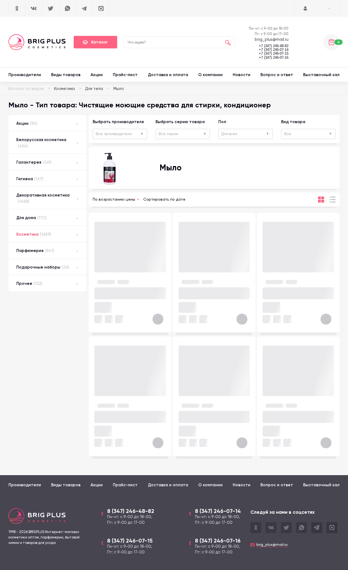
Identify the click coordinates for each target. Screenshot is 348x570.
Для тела (94, 88)
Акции (97, 74)
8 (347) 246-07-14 (218, 511)
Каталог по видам (26, 88)
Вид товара (293, 121)
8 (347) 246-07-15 (130, 541)
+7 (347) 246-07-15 (273, 53)
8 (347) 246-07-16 (218, 541)
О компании (210, 74)
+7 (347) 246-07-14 (273, 50)
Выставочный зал (321, 74)
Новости (241, 74)
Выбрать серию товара (180, 121)
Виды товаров (65, 74)
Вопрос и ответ (276, 74)
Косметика (64, 88)
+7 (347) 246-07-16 (273, 58)
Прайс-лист (125, 74)
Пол (222, 121)
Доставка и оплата (168, 74)
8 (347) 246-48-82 (130, 511)
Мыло (118, 88)
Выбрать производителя (118, 121)
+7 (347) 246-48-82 (273, 46)
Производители (24, 74)
